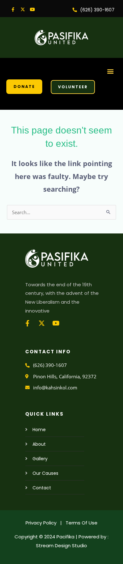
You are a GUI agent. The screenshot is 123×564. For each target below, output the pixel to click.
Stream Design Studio (61, 545)
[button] (110, 71)
